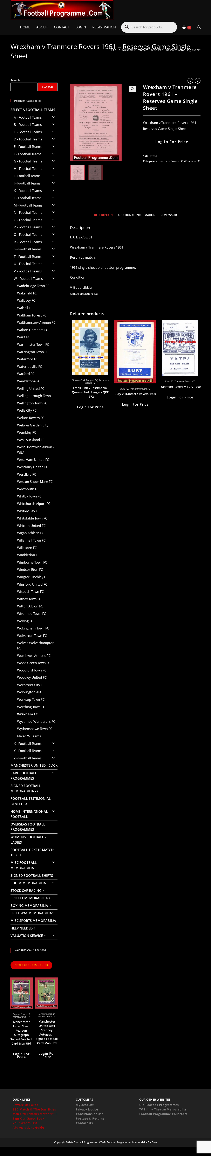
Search (15, 80)
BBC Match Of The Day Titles (34, 1109)
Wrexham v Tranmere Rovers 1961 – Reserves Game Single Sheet (161, 50)
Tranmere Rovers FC (170, 161)
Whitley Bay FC (28, 511)
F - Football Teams (27, 154)
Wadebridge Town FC (33, 286)
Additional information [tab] (137, 215)
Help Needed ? (23, 928)
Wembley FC (26, 432)
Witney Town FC (29, 599)
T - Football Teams (28, 256)
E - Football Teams (28, 146)
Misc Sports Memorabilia (33, 920)
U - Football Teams (28, 264)
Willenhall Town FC (31, 540)
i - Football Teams (27, 176)
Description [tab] (103, 215)
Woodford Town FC (31, 670)
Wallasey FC (26, 300)
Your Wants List (25, 1123)
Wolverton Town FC (32, 635)
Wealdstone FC (28, 381)
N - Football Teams (28, 212)
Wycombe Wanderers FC (36, 721)
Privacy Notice (87, 1109)
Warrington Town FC (32, 352)
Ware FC (23, 337)
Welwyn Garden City (32, 425)
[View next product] (197, 81)
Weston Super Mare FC (35, 481)
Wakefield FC (27, 293)
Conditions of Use (89, 1114)
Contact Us (84, 1123)
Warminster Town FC (33, 344)
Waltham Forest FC (31, 315)
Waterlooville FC (29, 366)
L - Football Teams (27, 198)
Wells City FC (26, 410)
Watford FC (25, 373)
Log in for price (171, 141)
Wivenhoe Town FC (31, 613)
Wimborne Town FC (32, 562)
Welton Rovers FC (30, 418)
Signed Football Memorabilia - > (26, 788)
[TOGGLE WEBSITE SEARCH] (199, 27)
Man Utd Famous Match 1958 (35, 1114)
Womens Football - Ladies (28, 840)
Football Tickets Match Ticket (32, 852)
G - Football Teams (28, 161)
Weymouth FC (28, 489)
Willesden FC (27, 547)
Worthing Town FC (31, 707)
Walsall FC (25, 308)
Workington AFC (29, 692)
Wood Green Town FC (33, 663)
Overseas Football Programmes (28, 827)
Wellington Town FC (32, 403)
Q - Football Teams (28, 234)
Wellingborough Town (34, 396)
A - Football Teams (28, 117)
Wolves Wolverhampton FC (35, 645)
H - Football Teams (28, 168)
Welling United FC (30, 388)
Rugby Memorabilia (28, 883)
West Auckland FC (31, 440)
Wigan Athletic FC (30, 533)
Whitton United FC (31, 525)
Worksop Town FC (31, 699)
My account (85, 1105)
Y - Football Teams (28, 750)
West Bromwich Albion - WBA (35, 450)
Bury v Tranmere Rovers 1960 (135, 394)
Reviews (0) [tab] (169, 215)
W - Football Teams (28, 278)
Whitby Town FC (29, 496)
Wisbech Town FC (30, 591)
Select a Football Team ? (33, 109)
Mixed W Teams (29, 736)
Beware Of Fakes (25, 1105)
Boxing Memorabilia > (31, 905)
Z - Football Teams (28, 758)
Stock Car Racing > (27, 890)
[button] (132, 89)
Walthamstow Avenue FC (36, 322)
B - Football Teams (28, 124)
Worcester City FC (31, 685)
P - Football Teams (28, 227)
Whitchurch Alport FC (33, 503)
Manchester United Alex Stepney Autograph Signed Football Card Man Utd (47, 1032)
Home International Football (29, 814)
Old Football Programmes (159, 1105)
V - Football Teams (28, 271)
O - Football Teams (28, 220)
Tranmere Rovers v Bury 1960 (180, 387)
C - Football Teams (28, 132)
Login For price (90, 407)
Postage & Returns (90, 1118)
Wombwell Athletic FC (33, 655)
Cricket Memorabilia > (30, 898)
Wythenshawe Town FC (34, 728)
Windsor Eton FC (30, 569)
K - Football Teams (28, 190)
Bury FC (124, 388)
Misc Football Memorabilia (24, 865)
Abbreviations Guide (28, 1127)
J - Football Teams (27, 183)
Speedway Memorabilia (31, 913)
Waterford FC (27, 359)
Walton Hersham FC (32, 330)
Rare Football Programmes (24, 776)
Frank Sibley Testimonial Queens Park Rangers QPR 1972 (90, 392)
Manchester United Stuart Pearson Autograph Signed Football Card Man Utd (21, 1032)
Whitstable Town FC (32, 518)
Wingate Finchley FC (32, 577)
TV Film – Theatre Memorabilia (162, 1109)
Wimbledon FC (28, 555)
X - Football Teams (28, 743)
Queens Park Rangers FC (85, 380)
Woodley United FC (32, 677)
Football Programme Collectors (163, 1114)
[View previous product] (190, 81)
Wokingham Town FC (33, 628)
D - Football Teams (28, 139)
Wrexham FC (192, 161)
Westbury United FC (32, 467)
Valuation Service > (28, 935)
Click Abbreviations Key (84, 293)
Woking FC (25, 621)
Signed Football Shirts (32, 875)
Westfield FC (26, 474)
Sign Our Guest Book (28, 1118)
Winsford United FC (32, 584)
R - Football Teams (28, 242)
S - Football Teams (28, 249)
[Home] (112, 50)
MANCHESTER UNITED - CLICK (34, 765)
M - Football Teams (28, 205)
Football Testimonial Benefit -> (31, 801)
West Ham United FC (33, 459)
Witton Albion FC (30, 606)
